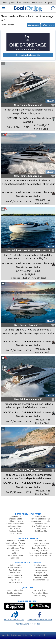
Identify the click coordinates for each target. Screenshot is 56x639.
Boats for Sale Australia (14, 619)
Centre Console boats (15, 540)
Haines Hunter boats (40, 579)
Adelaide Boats (15, 531)
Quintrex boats (15, 572)
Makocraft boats (15, 577)
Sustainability (14, 595)
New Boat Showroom (41, 526)
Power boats (40, 540)
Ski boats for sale (15, 555)
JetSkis (15, 553)
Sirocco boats (41, 567)
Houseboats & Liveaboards (40, 553)
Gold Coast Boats (15, 521)
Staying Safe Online (14, 590)
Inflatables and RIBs (15, 548)
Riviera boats (15, 565)
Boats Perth (15, 528)
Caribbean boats (41, 575)
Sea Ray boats (15, 570)
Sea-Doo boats (40, 565)
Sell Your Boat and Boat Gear (40, 619)
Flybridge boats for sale (40, 555)
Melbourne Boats (15, 526)
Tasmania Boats (15, 533)
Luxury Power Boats (40, 548)
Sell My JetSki (41, 531)
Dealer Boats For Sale (40, 521)
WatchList (38, 2)
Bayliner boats (41, 577)
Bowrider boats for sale (15, 543)
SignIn (49, 2)
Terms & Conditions (40, 593)
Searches (24, 2)
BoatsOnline (23, 635)
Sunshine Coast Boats (15, 523)
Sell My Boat (40, 528)
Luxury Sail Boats (41, 550)
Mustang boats (15, 582)
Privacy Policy (40, 595)
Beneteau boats (15, 567)
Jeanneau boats (15, 575)
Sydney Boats (15, 516)
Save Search (49, 25)
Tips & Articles (40, 590)
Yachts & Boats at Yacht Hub (28, 623)
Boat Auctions (41, 523)
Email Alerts (34, 25)
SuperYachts (40, 545)
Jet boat (15, 550)
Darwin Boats (40, 516)
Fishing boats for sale (15, 545)
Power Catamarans (41, 543)
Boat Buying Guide (14, 593)
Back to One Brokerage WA (28, 55)
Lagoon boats (41, 570)
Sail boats (15, 557)
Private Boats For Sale (40, 518)
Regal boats (15, 579)
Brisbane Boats (15, 518)
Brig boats (40, 572)
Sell (9, 2)
